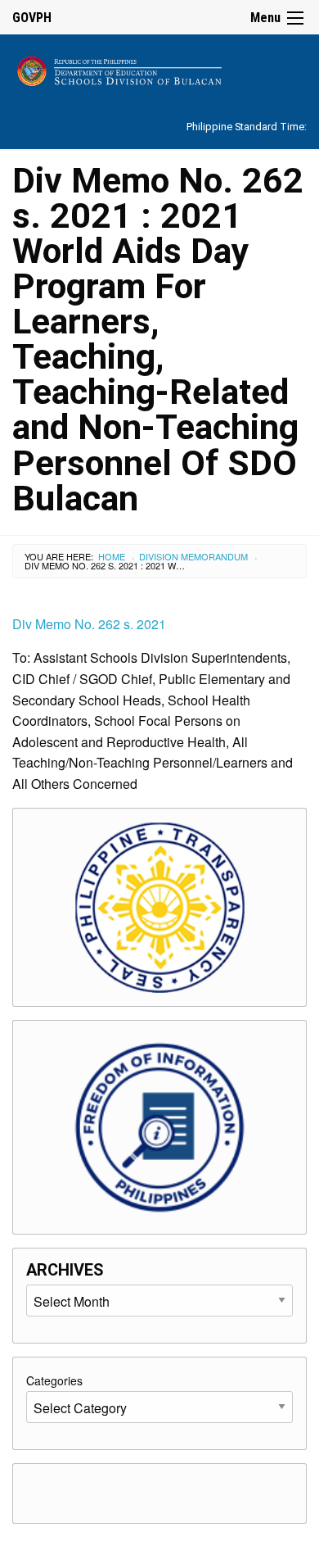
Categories (54, 1380)
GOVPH (32, 17)
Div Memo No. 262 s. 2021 (89, 623)
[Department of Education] (159, 68)
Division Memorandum (193, 556)
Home (111, 556)
